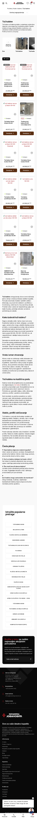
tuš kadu (17, 385)
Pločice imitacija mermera (18, 535)
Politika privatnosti (7, 778)
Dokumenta (5, 782)
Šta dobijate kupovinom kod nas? (11, 771)
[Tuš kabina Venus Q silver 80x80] (10, 148)
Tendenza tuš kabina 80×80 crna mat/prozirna (26, 123)
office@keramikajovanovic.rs (13, 696)
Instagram (5, 792)
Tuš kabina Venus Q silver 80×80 (9, 160)
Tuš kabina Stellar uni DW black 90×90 (10, 197)
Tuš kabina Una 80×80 (24, 197)
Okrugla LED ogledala (18, 561)
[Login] (3, 3)
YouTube (4, 794)
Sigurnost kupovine (7, 773)
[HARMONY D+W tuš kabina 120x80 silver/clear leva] (10, 259)
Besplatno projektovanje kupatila (11, 748)
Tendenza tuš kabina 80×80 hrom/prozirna (25, 84)
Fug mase (18, 550)
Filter (7, 58)
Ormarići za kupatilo (18, 619)
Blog (3, 753)
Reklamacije (5, 776)
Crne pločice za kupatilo (18, 593)
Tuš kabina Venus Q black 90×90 (9, 122)
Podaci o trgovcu (6, 744)
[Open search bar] (6, 3)
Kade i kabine (17, 8)
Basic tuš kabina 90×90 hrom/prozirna (25, 272)
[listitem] (8, 45)
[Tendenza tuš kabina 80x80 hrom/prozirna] (27, 71)
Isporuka (4, 769)
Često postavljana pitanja (9, 780)
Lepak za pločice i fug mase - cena (18, 598)
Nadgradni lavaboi (18, 540)
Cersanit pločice (18, 566)
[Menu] (34, 3)
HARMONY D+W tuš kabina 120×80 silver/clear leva (9, 272)
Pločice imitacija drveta (18, 571)
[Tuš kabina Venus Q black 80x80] (27, 222)
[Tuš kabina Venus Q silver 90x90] (27, 148)
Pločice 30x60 (18, 582)
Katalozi (4, 751)
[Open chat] (31, 810)
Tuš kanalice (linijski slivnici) (18, 545)
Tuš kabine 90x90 (18, 524)
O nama (4, 742)
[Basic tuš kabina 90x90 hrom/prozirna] (27, 259)
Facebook (5, 789)
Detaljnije (9, 94)
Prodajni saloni (6, 755)
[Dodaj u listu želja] (15, 76)
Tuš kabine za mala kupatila (18, 608)
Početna (9, 8)
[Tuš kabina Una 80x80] (27, 185)
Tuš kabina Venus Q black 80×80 (26, 234)
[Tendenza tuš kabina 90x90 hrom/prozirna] (10, 71)
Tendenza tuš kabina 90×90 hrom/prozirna (8, 84)
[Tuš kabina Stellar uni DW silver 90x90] (10, 222)
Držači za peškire (18, 614)
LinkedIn (4, 796)
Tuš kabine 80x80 (18, 603)
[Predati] (30, 659)
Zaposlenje (5, 757)
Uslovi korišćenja (6, 764)
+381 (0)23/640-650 (10, 688)
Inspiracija (5, 746)
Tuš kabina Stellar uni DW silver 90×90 (10, 234)
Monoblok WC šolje (18, 577)
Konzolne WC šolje (18, 556)
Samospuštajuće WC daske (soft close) (18, 587)
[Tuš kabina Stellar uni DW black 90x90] (10, 185)
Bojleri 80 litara (18, 529)
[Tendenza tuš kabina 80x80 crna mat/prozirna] (27, 109)
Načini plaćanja (6, 767)
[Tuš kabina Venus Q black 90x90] (10, 109)
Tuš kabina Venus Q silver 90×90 (26, 160)
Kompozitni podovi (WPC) (18, 624)
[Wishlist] (28, 3)
